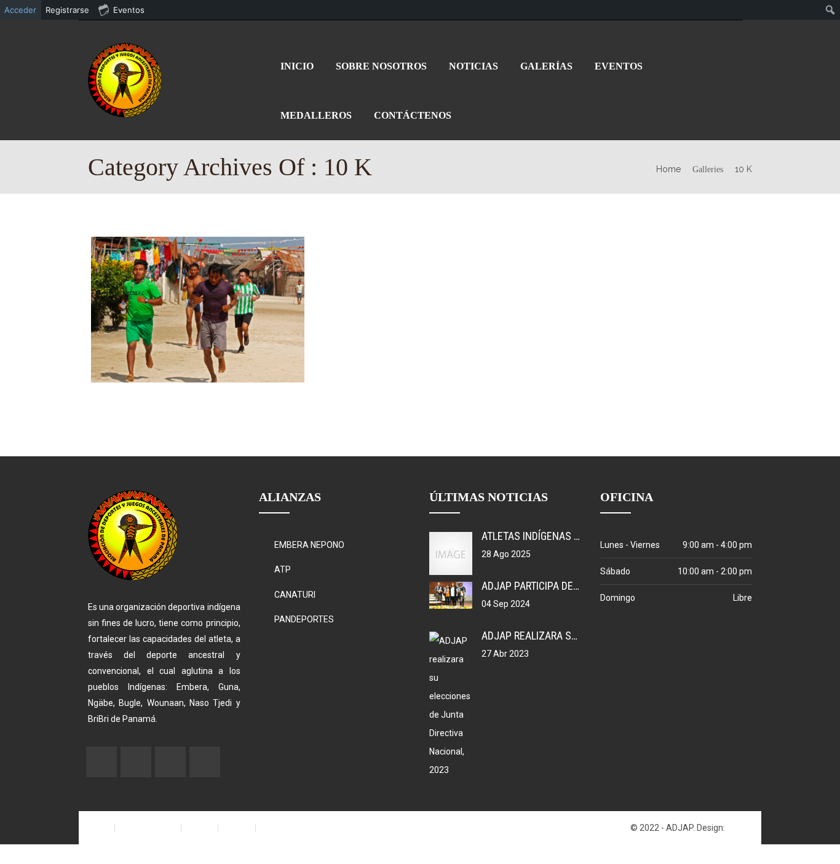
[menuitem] (830, 10)
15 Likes (244, 310)
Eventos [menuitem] (129, 10)
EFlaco (739, 828)
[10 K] (153, 309)
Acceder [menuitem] (20, 10)
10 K (743, 169)
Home (668, 169)
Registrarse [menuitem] (67, 10)
